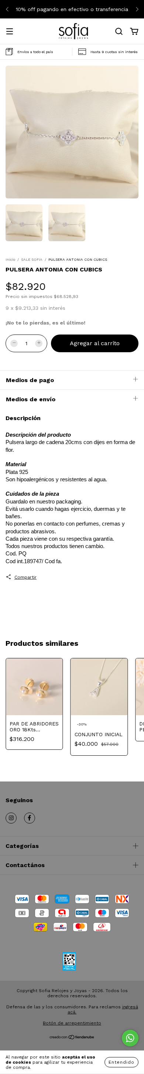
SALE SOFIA (31, 259)
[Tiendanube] (72, 1038)
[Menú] (9, 32)
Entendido (121, 1062)
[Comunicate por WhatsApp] (130, 1038)
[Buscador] (119, 32)
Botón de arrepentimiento (72, 1023)
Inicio (10, 259)
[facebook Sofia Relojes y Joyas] (29, 818)
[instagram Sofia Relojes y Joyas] (11, 818)
